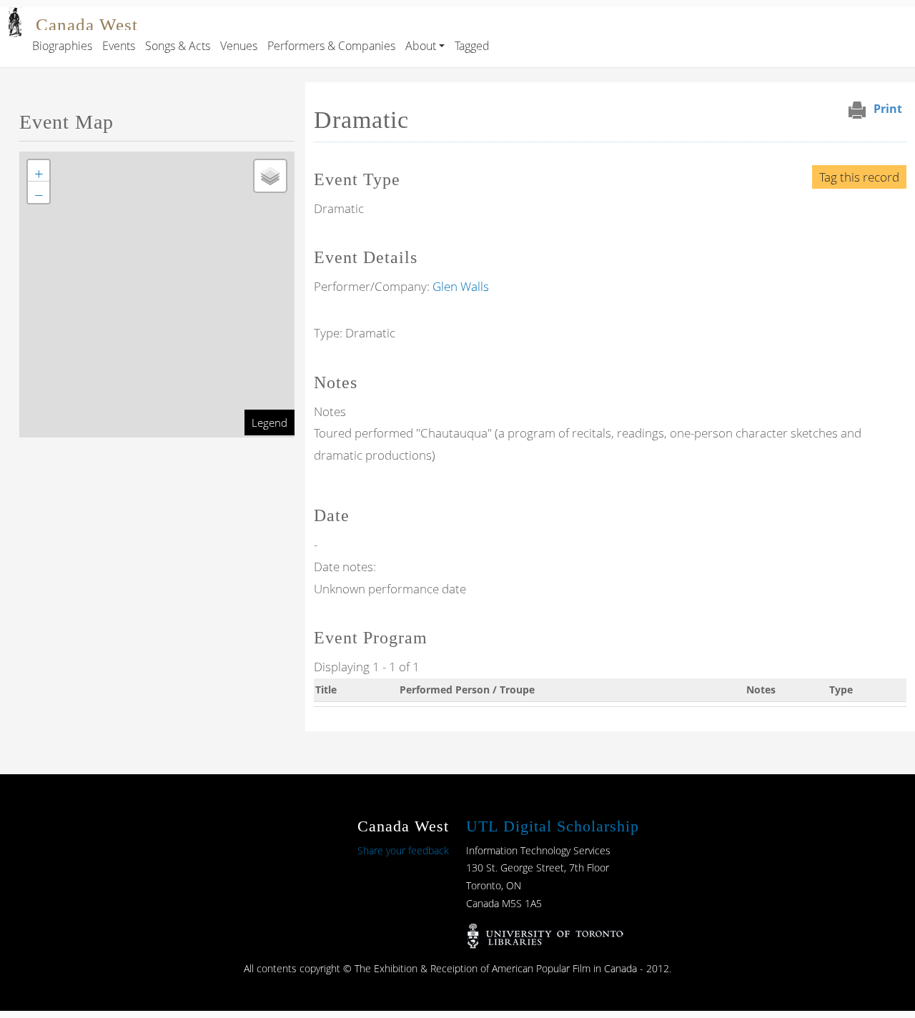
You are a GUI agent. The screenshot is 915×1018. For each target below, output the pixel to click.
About (420, 46)
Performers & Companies (331, 46)
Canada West (87, 24)
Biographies (62, 46)
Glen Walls (460, 286)
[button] (38, 171)
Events (118, 46)
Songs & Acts (177, 46)
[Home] (15, 17)
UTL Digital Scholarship (552, 826)
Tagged (472, 46)
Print (888, 109)
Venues (238, 46)
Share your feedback (403, 850)
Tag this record (859, 177)
